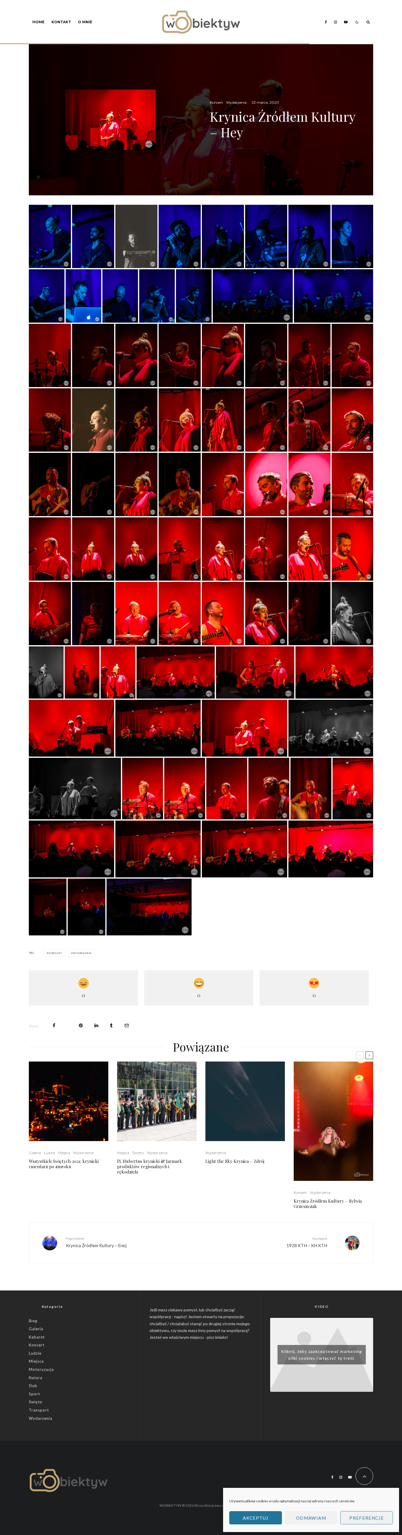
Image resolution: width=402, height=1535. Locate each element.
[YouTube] (345, 22)
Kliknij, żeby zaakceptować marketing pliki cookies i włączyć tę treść (321, 1355)
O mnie (85, 22)
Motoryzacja (41, 1369)
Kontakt (61, 22)
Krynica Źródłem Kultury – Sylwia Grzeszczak (328, 1203)
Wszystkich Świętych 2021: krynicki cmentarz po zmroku (64, 1163)
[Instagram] (335, 22)
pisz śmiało (217, 1337)
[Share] (54, 1025)
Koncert (216, 102)
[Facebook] (325, 22)
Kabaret (37, 1337)
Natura (35, 1377)
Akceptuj (255, 1518)
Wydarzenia (236, 102)
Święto (138, 1153)
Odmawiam (311, 1518)
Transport (39, 1410)
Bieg (33, 1320)
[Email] (126, 1025)
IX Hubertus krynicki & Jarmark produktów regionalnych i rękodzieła (149, 1166)
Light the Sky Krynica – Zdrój (234, 1161)
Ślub (33, 1385)
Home (38, 22)
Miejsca (64, 1153)
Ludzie (49, 1153)
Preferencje (366, 1518)
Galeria (35, 1153)
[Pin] (81, 1025)
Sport (34, 1394)
